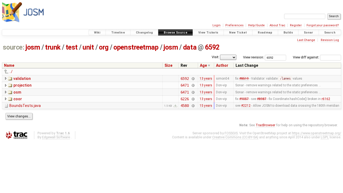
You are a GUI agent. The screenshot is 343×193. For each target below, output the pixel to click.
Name (9, 65)
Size (168, 65)
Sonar (308, 32)
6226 (185, 99)
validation (22, 78)
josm (32, 47)
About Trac (277, 25)
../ (11, 71)
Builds (288, 32)
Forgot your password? (323, 25)
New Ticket (238, 32)
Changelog (144, 32)
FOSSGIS (231, 133)
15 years (206, 105)
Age (203, 65)
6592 (212, 47)
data (189, 47)
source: (13, 47)
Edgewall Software (56, 137)
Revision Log (330, 40)
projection (22, 85)
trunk (53, 47)
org (104, 47)
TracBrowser (265, 125)
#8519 (244, 78)
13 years (206, 78)
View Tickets (208, 32)
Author (222, 65)
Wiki (97, 32)
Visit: (215, 57)
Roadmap (265, 32)
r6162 (326, 99)
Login (216, 25)
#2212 (246, 105)
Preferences (234, 25)
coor (17, 99)
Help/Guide (256, 25)
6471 (185, 85)
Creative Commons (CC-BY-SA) (235, 137)
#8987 (261, 99)
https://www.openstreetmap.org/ (316, 133)
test (72, 47)
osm (17, 92)
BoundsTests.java (25, 105)
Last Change (306, 40)
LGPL (325, 137)
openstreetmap (135, 47)
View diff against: (306, 57)
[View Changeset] (193, 78)
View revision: (253, 57)
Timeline (118, 32)
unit (88, 47)
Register (296, 25)
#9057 (244, 99)
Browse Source (175, 32)
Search (329, 32)
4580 (185, 105)
